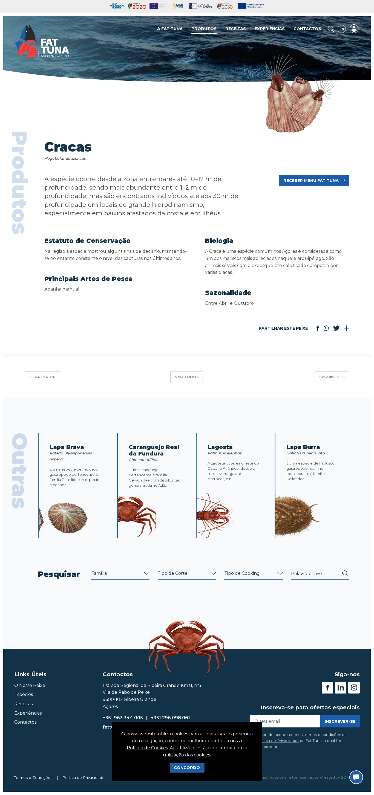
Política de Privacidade (278, 740)
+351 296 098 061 (170, 717)
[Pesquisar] (331, 28)
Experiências (270, 28)
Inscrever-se (340, 721)
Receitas (235, 28)
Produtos (204, 28)
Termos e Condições (33, 777)
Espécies (23, 694)
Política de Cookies (147, 747)
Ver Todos (187, 377)
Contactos (307, 28)
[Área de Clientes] (354, 28)
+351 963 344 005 (123, 717)
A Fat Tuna (170, 28)
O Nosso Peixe (29, 685)
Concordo (187, 767)
